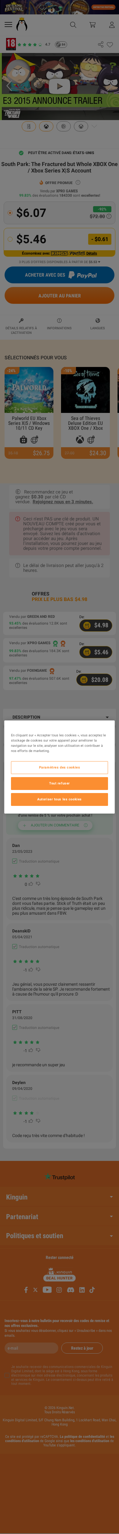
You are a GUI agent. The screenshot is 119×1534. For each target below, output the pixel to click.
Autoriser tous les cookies (59, 799)
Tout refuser (59, 783)
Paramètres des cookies (59, 767)
